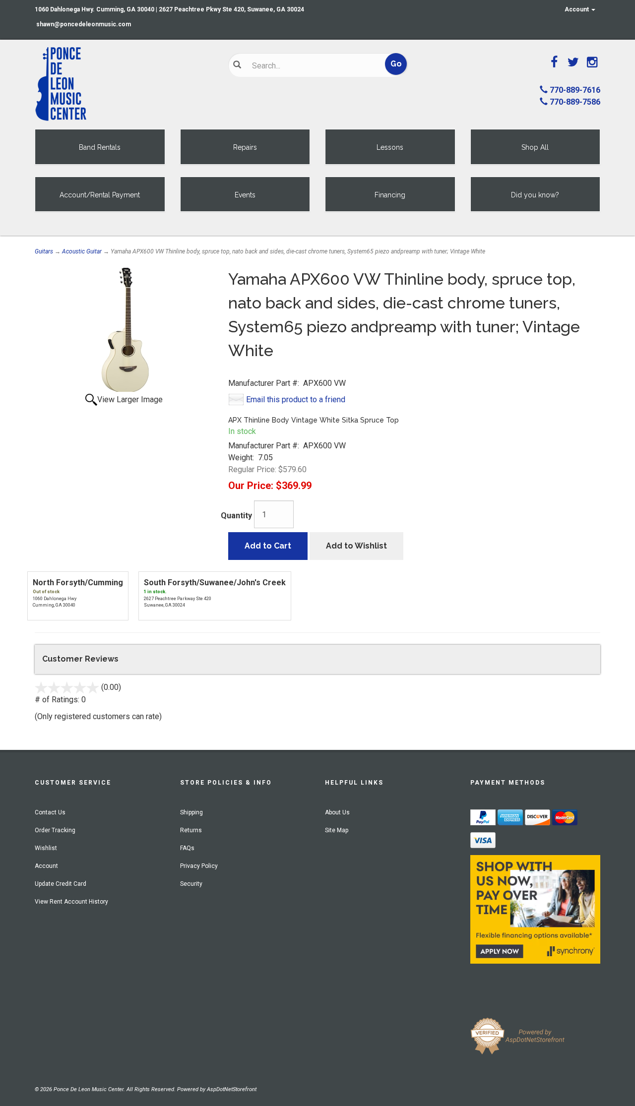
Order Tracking (55, 830)
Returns (191, 830)
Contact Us (50, 812)
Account (577, 9)
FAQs (187, 848)
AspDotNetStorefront (231, 1089)
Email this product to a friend (295, 399)
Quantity (236, 515)
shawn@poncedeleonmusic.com (83, 24)
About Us (337, 812)
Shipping (191, 812)
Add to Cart (268, 546)
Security (191, 883)
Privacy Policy (199, 865)
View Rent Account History (71, 901)
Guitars (44, 251)
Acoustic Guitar (82, 251)
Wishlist (46, 848)
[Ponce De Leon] (124, 84)
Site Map (336, 830)
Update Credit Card (60, 883)
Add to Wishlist (356, 546)
